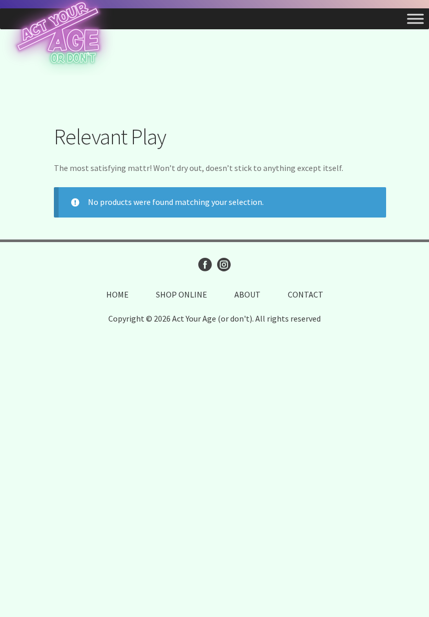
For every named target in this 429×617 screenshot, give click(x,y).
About (247, 294)
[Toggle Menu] (415, 19)
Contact (305, 294)
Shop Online (181, 294)
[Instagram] (223, 264)
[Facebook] (205, 264)
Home (117, 294)
